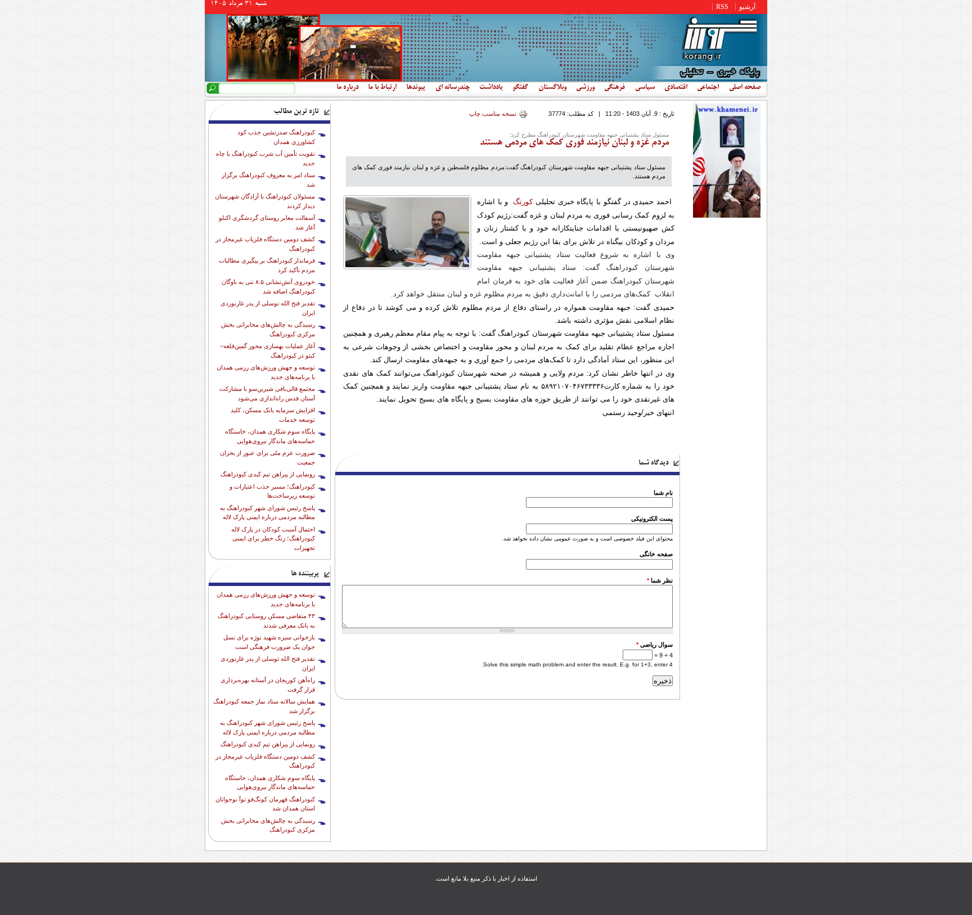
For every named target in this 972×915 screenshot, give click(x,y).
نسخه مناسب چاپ (492, 113)
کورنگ (523, 201)
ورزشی (585, 88)
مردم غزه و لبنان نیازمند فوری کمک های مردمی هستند (574, 143)
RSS (722, 7)
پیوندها (415, 88)
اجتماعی (708, 88)
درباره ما (347, 88)
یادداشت (491, 88)
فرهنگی (614, 88)
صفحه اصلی (744, 88)
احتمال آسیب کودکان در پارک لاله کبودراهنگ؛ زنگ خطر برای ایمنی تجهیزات (273, 538)
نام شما (663, 492)
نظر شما (660, 580)
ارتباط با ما (382, 88)
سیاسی (645, 88)
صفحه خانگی (656, 554)
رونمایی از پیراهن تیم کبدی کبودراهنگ (267, 474)
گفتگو (520, 88)
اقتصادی (675, 88)
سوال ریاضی (654, 644)
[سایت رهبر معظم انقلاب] (726, 215)
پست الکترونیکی (652, 518)
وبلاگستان (552, 88)
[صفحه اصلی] (486, 79)
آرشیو (747, 7)
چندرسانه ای (452, 88)
